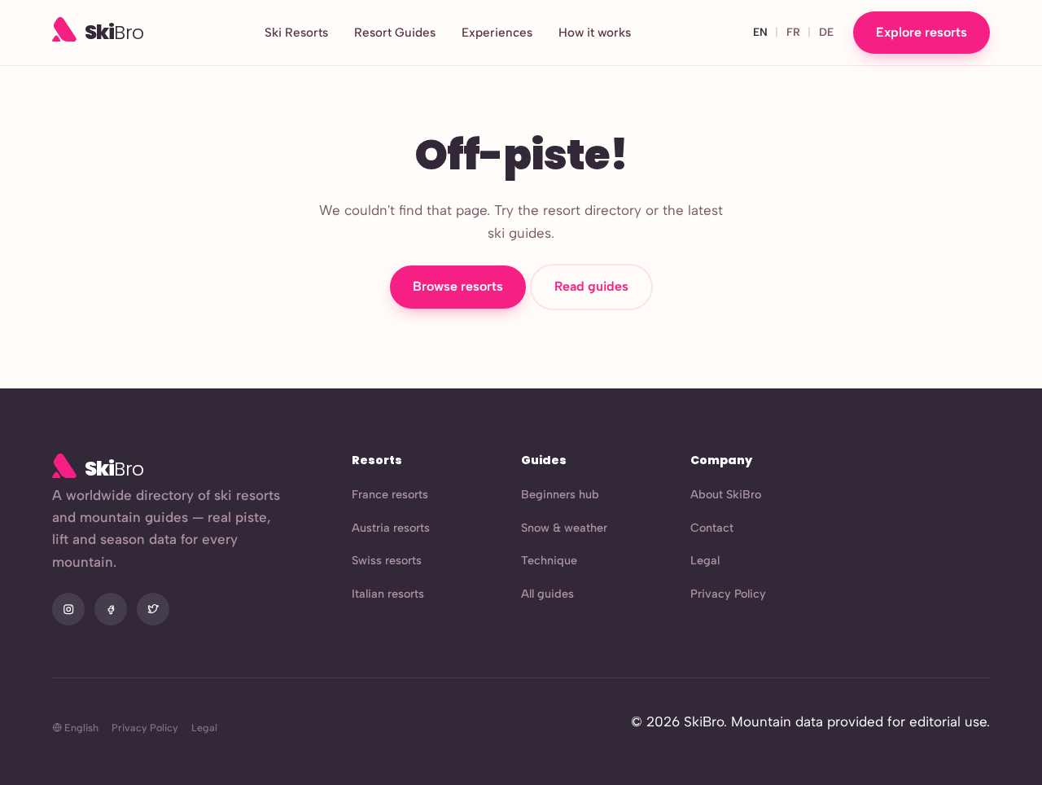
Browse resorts (458, 286)
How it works (594, 32)
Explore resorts (921, 32)
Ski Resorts (296, 32)
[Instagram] (68, 609)
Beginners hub (560, 494)
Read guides (591, 286)
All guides (547, 593)
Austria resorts (391, 527)
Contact (711, 527)
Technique (549, 560)
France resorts (390, 494)
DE (826, 31)
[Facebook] (110, 609)
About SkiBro (725, 494)
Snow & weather (564, 527)
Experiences (497, 32)
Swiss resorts (387, 560)
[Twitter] (153, 609)
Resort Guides (395, 32)
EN (760, 31)
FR (793, 31)
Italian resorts (388, 593)
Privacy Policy (728, 593)
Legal (705, 560)
